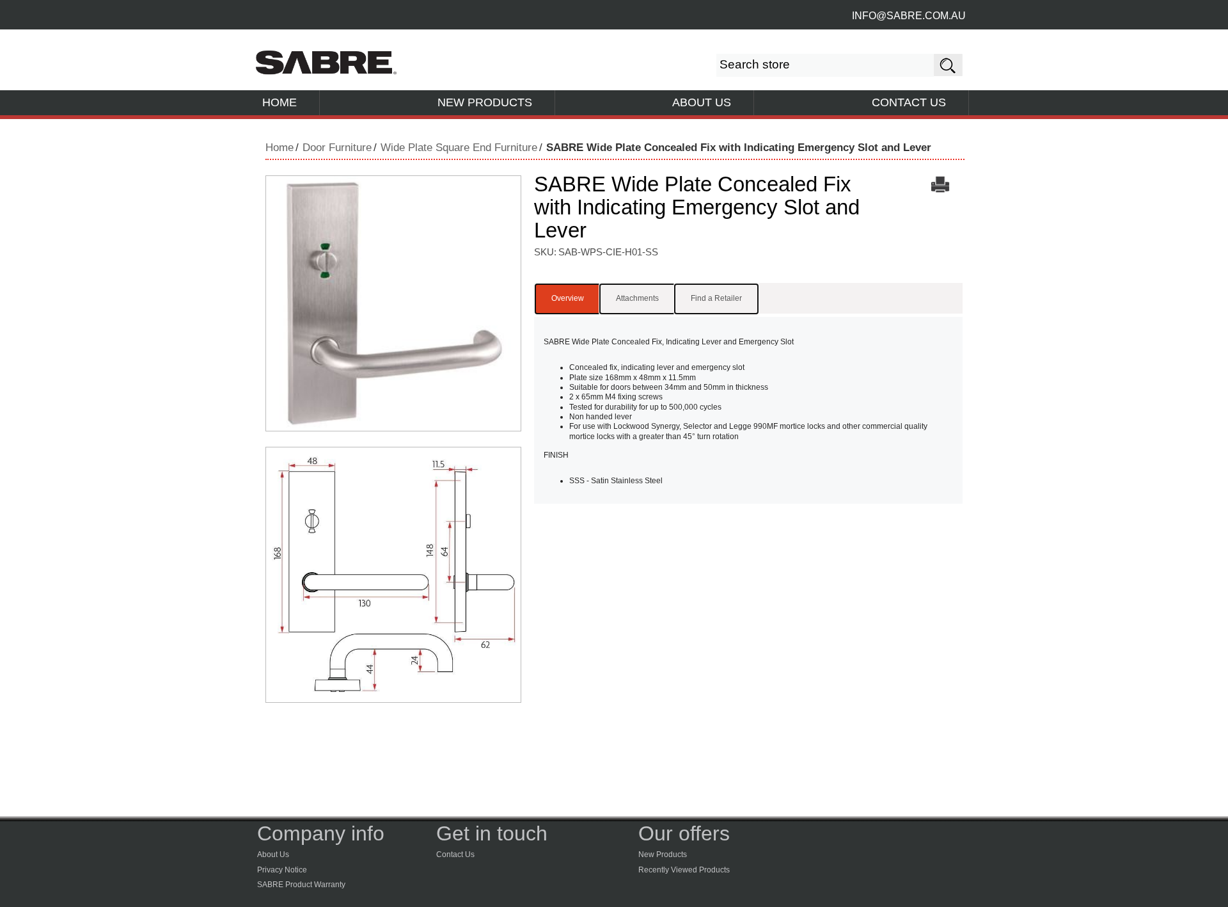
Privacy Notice (282, 869)
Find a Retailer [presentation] (716, 298)
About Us (273, 854)
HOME (279, 102)
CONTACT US (909, 102)
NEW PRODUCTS (484, 102)
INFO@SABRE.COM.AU (909, 15)
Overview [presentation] (567, 298)
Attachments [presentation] (637, 298)
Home (279, 147)
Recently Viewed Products (684, 869)
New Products (662, 854)
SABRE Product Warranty (301, 884)
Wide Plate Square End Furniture (459, 147)
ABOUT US (701, 102)
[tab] (567, 299)
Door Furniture (337, 147)
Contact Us (455, 854)
